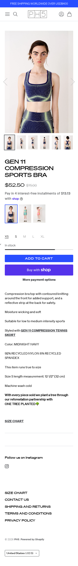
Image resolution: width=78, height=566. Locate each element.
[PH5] (37, 14)
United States (20, 553)
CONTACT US (17, 500)
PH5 (16, 539)
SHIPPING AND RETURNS (28, 507)
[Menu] (7, 14)
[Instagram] (7, 467)
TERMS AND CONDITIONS (28, 513)
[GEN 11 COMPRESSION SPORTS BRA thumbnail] (9, 142)
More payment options (39, 280)
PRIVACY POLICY (20, 520)
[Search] (15, 14)
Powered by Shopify (32, 539)
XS (7, 236)
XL (42, 236)
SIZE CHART (16, 493)
